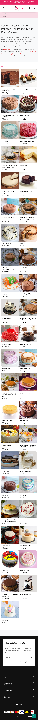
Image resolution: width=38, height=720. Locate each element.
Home (2, 13)
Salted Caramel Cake (25, 546)
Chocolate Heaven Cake (8, 217)
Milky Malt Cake (24, 421)
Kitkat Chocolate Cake (26, 344)
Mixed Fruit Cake (6, 445)
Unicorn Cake (5, 620)
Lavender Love (6, 369)
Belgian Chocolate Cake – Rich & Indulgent (10, 116)
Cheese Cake (23, 165)
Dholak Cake (5, 294)
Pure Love (22, 520)
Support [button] (7, 697)
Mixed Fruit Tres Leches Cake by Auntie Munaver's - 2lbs (28, 446)
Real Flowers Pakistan (11, 716)
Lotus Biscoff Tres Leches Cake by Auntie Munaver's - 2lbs (9, 394)
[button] (3, 8)
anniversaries (28, 54)
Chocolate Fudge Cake (26, 191)
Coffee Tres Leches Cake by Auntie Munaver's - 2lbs (9, 269)
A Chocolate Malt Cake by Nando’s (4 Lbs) (8, 90)
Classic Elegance (6, 243)
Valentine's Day (6, 56)
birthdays (20, 54)
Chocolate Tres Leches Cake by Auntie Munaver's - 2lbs (27, 218)
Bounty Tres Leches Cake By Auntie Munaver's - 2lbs (9, 166)
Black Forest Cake (24, 115)
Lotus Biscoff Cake (25, 369)
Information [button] (8, 690)
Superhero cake (6, 570)
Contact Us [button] (8, 677)
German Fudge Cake (25, 294)
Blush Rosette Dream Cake (27, 141)
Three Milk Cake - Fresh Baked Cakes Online (10, 595)
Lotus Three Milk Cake (26, 393)
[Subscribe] (31, 657)
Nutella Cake (5, 495)
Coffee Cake (23, 243)
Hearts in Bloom (6, 344)
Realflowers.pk (8, 49)
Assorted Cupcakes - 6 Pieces (28, 89)
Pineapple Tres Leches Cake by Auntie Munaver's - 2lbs (9, 520)
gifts (12, 54)
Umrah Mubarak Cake (25, 594)
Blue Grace (5, 141)
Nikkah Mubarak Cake (25, 471)
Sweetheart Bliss (24, 570)
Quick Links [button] (8, 684)
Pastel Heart (23, 495)
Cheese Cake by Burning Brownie (8, 192)
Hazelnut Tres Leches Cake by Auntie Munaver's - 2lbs (28, 319)
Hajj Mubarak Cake (7, 318)
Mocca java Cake (6, 471)
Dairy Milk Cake (24, 268)
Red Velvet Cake (6, 546)
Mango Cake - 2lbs (7, 421)
